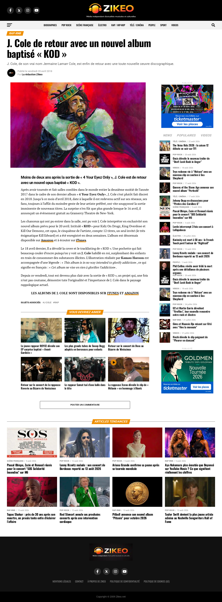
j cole (47, 303)
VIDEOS (174, 25)
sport (163, 25)
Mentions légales (62, 581)
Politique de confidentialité (125, 581)
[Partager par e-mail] (11, 201)
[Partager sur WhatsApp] (11, 184)
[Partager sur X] (11, 193)
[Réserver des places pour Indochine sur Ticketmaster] (187, 105)
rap (56, 303)
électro (102, 25)
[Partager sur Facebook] (11, 176)
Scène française (84, 25)
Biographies (50, 25)
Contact (79, 581)
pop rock (66, 25)
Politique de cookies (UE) (157, 581)
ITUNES (113, 293)
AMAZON (132, 293)
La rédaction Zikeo (32, 74)
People (151, 25)
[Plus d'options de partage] (11, 209)
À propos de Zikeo (97, 581)
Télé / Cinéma (137, 25)
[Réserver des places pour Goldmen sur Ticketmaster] (187, 370)
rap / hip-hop (118, 25)
